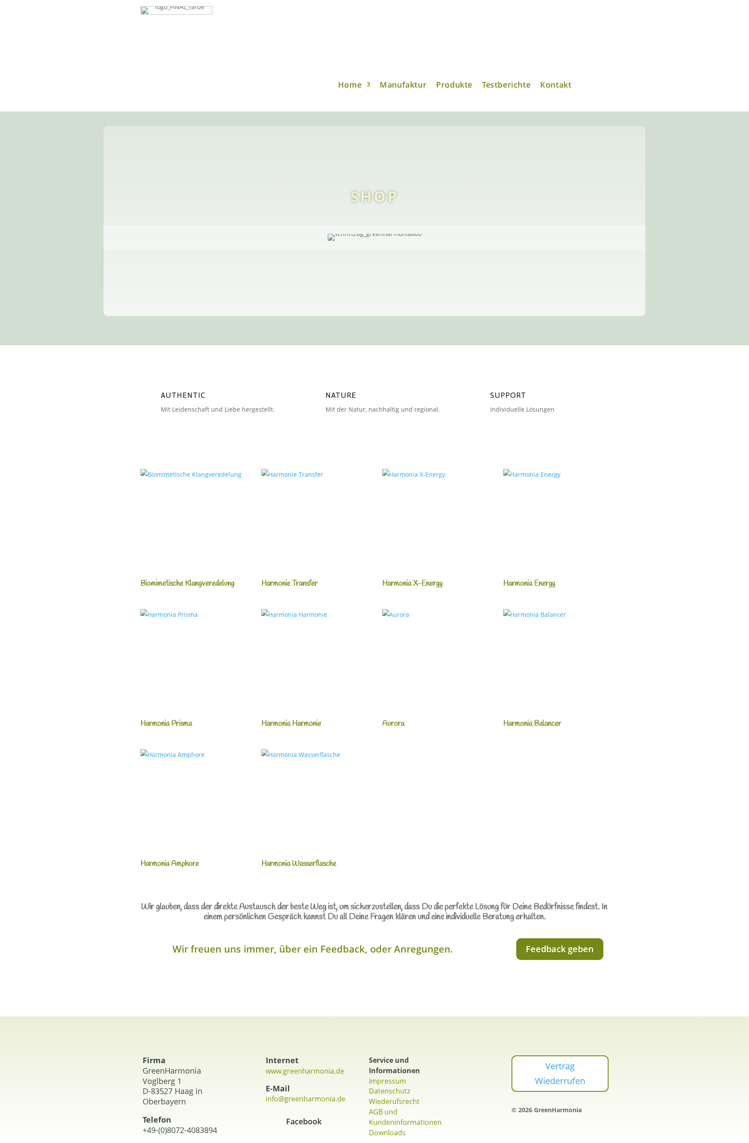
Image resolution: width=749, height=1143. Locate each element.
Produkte (454, 86)
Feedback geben (560, 949)
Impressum (387, 1081)
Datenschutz (389, 1091)
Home (349, 86)
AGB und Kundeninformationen (405, 1117)
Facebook (304, 1121)
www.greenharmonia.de (305, 1071)
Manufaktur (403, 86)
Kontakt (555, 86)
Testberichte (506, 86)
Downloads (387, 1132)
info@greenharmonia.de (305, 1099)
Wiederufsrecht (394, 1101)
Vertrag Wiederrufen (560, 1073)
